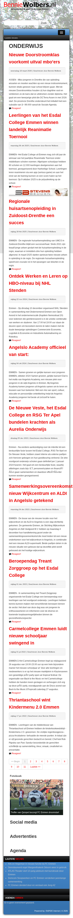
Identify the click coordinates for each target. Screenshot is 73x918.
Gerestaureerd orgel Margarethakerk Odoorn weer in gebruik (37, 867)
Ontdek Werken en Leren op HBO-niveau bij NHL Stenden (38, 283)
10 (18, 767)
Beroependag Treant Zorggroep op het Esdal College (33, 568)
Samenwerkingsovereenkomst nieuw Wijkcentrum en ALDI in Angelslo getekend (40, 493)
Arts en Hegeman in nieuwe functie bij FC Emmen (32, 864)
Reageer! (16, 108)
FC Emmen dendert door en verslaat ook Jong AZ (31, 885)
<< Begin (15, 761)
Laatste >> (35, 767)
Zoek (44, 23)
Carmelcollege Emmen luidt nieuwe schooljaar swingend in (38, 635)
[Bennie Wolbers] (36, 7)
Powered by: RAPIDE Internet (47, 911)
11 (25, 767)
